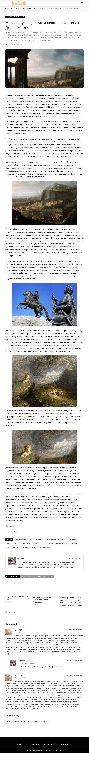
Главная (19, 744)
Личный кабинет (66, 744)
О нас (27, 744)
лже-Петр (37, 543)
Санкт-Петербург (12, 547)
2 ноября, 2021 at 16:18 (22, 678)
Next (14, 612)
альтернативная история (24, 539)
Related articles (12, 576)
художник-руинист (45, 547)
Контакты (54, 744)
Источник (9, 526)
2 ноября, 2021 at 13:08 (22, 632)
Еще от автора (11, 531)
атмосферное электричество (56, 539)
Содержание (35, 744)
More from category (45, 576)
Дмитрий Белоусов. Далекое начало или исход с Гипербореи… (44, 599)
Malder (8, 45)
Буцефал (73, 539)
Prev (9, 612)
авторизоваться (45, 721)
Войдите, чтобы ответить (74, 630)
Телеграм (45, 744)
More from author (28, 576)
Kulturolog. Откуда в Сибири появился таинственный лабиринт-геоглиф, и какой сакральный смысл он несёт (71, 601)
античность (39, 539)
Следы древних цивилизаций (15, 16)
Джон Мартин (11, 543)
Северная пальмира (28, 547)
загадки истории (25, 543)
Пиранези (74, 543)
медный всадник (61, 543)
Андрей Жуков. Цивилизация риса (17, 597)
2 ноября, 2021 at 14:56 (27, 663)
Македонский (48, 543)
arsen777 (18, 630)
